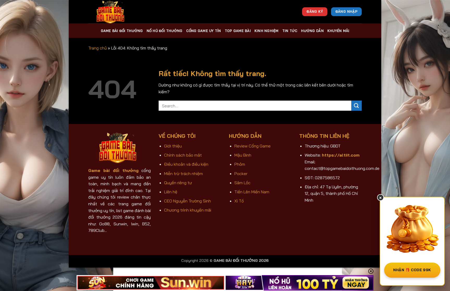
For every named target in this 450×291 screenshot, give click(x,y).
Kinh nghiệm (266, 31)
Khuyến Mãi (338, 31)
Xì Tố (239, 200)
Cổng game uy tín (203, 31)
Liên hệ (170, 191)
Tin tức (290, 31)
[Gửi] (356, 106)
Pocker (240, 173)
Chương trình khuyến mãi (187, 210)
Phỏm (239, 164)
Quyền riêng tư (178, 182)
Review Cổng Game (252, 145)
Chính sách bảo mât (183, 155)
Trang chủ (97, 48)
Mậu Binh (242, 155)
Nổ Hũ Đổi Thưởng (165, 31)
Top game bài (238, 31)
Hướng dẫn (312, 31)
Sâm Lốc (242, 182)
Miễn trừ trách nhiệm (183, 173)
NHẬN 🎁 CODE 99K (412, 270)
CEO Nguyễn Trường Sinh (187, 200)
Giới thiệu (173, 145)
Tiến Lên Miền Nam (251, 191)
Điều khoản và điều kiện (186, 164)
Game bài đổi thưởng (122, 31)
